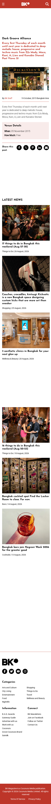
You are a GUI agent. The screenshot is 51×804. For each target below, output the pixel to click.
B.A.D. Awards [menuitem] (8, 714)
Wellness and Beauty (36, 698)
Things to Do (32, 691)
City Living (6, 691)
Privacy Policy (34, 799)
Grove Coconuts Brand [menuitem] (12, 732)
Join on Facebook (35, 718)
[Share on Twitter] (25, 147)
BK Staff (8, 98)
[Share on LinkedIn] (39, 147)
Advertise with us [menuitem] (9, 721)
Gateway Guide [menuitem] (9, 718)
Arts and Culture (9, 687)
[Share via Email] (46, 147)
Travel (29, 695)
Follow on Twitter (35, 721)
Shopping (31, 687)
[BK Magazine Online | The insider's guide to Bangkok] (26, 4)
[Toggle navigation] (3, 4)
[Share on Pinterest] (32, 147)
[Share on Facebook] (19, 147)
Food (4, 698)
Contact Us (32, 725)
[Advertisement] (25, 22)
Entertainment (8, 695)
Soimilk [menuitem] (5, 735)
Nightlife (5, 702)
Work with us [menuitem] (7, 725)
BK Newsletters (34, 714)
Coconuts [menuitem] (6, 728)
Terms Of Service (17, 799)
